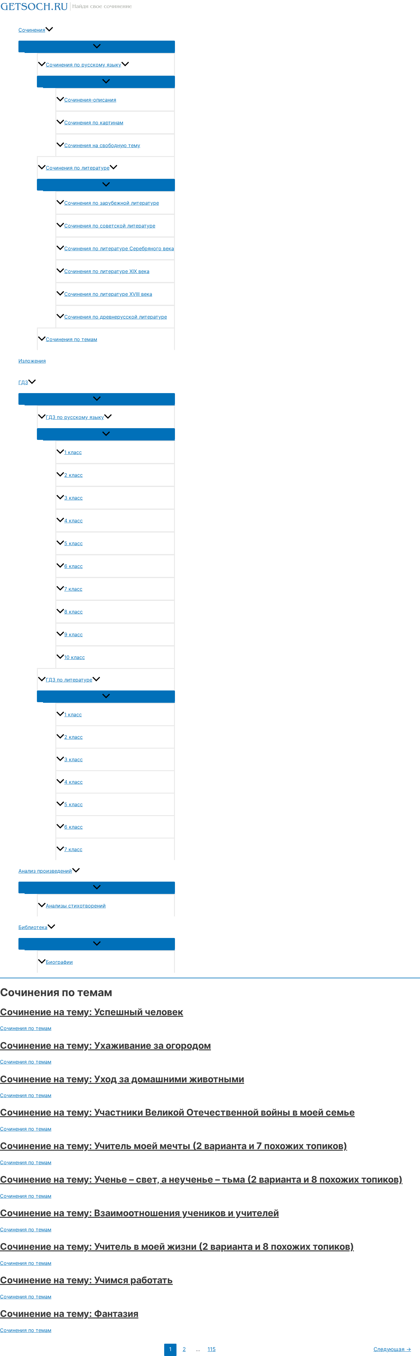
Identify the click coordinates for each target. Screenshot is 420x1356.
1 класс (73, 452)
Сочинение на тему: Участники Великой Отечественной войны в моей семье (177, 1112)
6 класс (73, 566)
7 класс (73, 589)
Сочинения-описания (90, 100)
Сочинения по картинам (93, 122)
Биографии (59, 962)
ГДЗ (23, 382)
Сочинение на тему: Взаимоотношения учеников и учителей (139, 1212)
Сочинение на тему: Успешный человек (91, 1011)
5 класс (73, 543)
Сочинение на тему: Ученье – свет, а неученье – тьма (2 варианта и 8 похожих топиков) (201, 1179)
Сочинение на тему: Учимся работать (86, 1280)
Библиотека (32, 927)
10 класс (74, 657)
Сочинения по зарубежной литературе (111, 203)
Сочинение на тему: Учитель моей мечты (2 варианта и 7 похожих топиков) (173, 1145)
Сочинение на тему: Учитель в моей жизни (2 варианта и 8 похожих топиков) (177, 1246)
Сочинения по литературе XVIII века (108, 294)
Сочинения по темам (71, 339)
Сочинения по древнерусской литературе (115, 317)
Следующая (392, 1349)
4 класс (73, 520)
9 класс (73, 634)
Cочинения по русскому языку (83, 65)
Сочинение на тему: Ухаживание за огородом (105, 1045)
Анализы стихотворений (76, 906)
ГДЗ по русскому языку (75, 417)
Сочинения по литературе (77, 168)
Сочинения (31, 30)
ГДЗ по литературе (69, 680)
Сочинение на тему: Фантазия (69, 1313)
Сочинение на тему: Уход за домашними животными (122, 1078)
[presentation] (49, 30)
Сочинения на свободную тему (102, 145)
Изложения (32, 361)
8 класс (73, 612)
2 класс (73, 475)
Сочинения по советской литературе (109, 226)
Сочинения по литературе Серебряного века (119, 248)
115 (212, 1349)
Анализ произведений (45, 871)
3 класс (73, 498)
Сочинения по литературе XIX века (106, 271)
